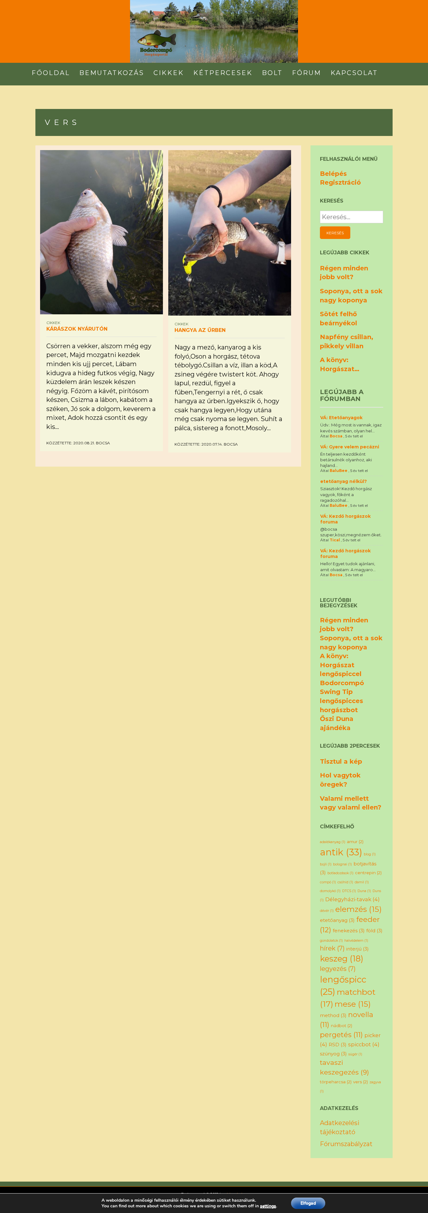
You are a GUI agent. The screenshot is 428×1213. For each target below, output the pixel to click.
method (333, 1015)
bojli (325, 864)
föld (374, 931)
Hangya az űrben (200, 330)
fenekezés (349, 931)
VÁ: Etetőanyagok (341, 417)
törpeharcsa (336, 1081)
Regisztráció (340, 182)
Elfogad (308, 1203)
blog (370, 854)
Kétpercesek (223, 73)
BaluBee (338, 470)
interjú (357, 949)
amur (355, 841)
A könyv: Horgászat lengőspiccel (341, 665)
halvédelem (356, 941)
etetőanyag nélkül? (343, 481)
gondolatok (331, 941)
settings (268, 1206)
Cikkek (169, 73)
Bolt (272, 73)
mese (353, 1004)
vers (360, 1081)
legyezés (338, 968)
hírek (332, 948)
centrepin (368, 872)
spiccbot (363, 1044)
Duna (364, 891)
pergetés (341, 1034)
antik (341, 852)
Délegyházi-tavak (352, 899)
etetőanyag (337, 920)
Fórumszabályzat (346, 1144)
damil (362, 882)
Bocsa (103, 443)
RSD (338, 1045)
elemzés (358, 909)
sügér (355, 1054)
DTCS (349, 891)
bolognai (342, 864)
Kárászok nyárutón (76, 329)
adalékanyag (332, 842)
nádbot (341, 1025)
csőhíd (345, 882)
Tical (335, 540)
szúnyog (333, 1054)
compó (328, 882)
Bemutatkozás (111, 73)
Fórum (306, 73)
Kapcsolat (354, 73)
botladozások (340, 873)
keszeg (341, 958)
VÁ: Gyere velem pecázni (349, 447)
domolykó (330, 891)
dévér (327, 911)
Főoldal (51, 73)
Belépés (333, 173)
